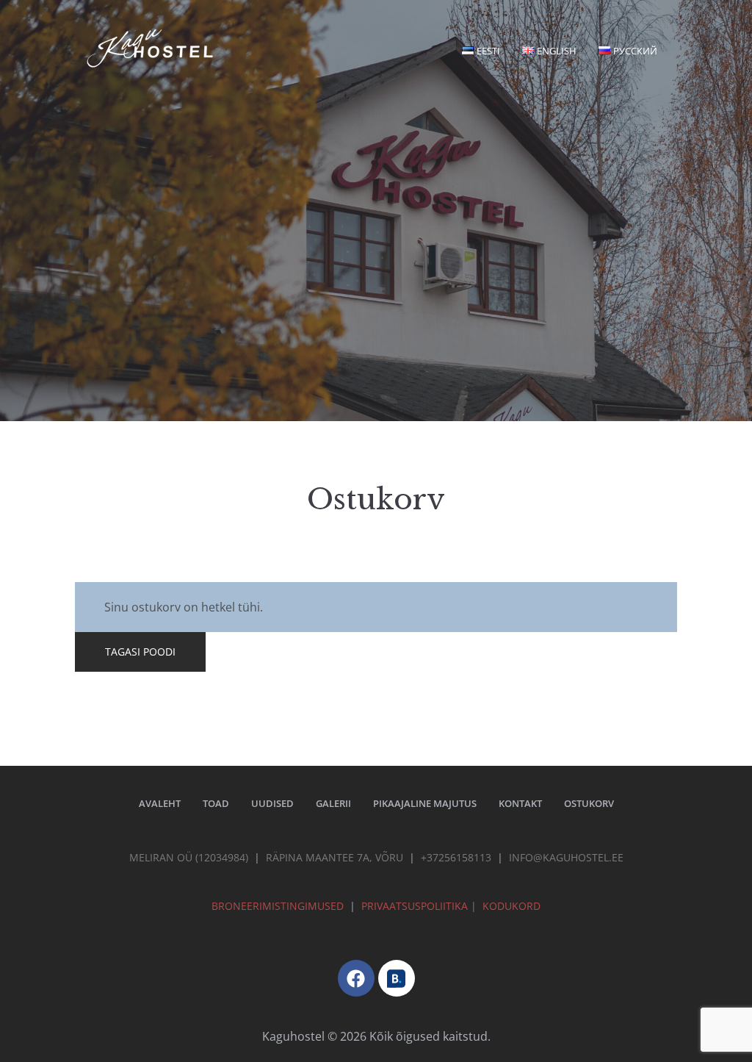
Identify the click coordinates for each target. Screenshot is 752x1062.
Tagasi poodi (140, 652)
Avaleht (160, 803)
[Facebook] (356, 978)
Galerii (333, 803)
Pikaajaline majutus (425, 803)
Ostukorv (589, 803)
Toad (216, 803)
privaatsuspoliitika (416, 906)
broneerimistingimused (278, 906)
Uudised (272, 803)
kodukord (511, 906)
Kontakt (520, 803)
